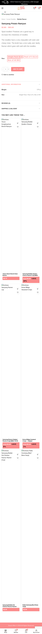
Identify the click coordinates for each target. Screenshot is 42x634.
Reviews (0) (6, 103)
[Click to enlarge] (5, 12)
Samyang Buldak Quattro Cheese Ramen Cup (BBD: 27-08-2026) (30, 275)
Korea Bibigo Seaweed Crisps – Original (29, 440)
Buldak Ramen (22, 19)
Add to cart (17, 69)
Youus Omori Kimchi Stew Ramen (10, 274)
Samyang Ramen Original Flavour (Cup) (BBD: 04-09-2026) (10, 441)
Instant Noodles (11, 19)
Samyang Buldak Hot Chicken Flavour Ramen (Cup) (10, 606)
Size (3, 58)
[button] (17, 123)
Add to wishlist (8, 74)
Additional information (11, 84)
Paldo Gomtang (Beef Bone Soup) (30, 605)
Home (3, 19)
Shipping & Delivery (9, 108)
